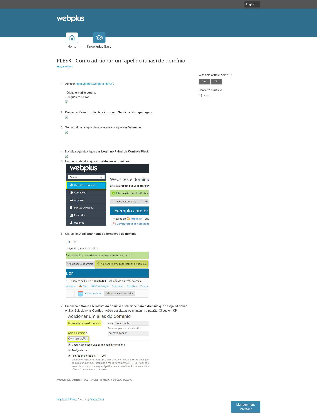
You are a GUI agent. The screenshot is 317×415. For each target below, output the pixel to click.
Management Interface (245, 407)
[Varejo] (70, 18)
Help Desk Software (67, 399)
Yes (205, 81)
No (216, 81)
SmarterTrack (97, 399)
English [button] (251, 4)
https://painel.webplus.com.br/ (95, 83)
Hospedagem (65, 66)
